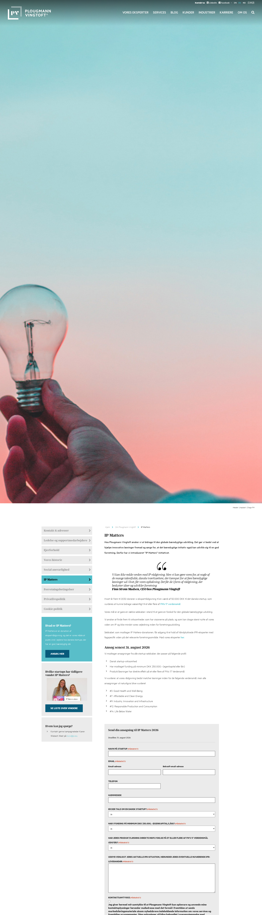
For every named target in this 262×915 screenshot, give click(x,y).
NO (244, 2)
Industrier (207, 12)
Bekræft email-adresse (173, 766)
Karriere (226, 12)
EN (235, 2)
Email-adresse (114, 766)
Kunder (188, 12)
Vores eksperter (135, 12)
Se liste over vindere (64, 708)
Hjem (107, 527)
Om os (242, 12)
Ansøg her (57, 653)
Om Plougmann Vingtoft (125, 527)
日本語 (251, 2)
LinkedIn (213, 2)
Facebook (225, 2)
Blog (174, 12)
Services (159, 12)
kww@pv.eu (72, 735)
